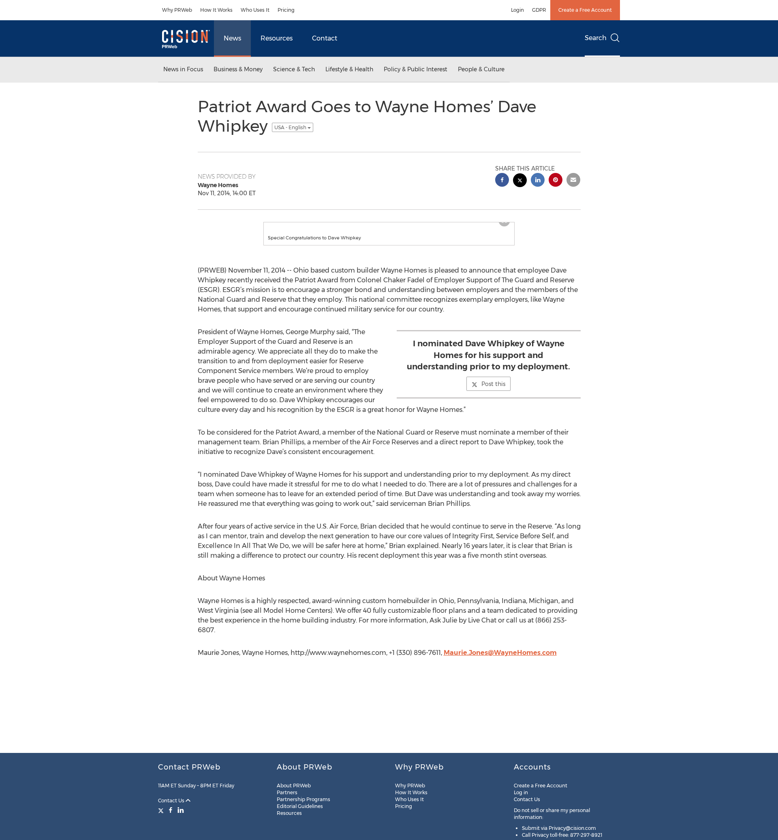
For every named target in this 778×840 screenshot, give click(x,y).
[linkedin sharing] (538, 181)
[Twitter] (162, 810)
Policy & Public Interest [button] (415, 69)
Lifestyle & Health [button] (349, 69)
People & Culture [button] (481, 69)
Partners (287, 792)
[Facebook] (170, 810)
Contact (324, 38)
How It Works (216, 10)
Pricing (286, 10)
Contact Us (172, 800)
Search (596, 38)
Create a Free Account (585, 10)
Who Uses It (255, 10)
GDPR (539, 10)
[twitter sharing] (520, 181)
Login (517, 10)
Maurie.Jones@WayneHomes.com (500, 653)
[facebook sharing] (502, 181)
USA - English (291, 127)
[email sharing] (573, 181)
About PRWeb (294, 785)
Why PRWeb (177, 10)
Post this (493, 384)
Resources (277, 38)
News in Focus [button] (183, 69)
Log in (521, 792)
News (232, 38)
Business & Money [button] (238, 69)
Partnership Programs (303, 799)
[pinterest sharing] (555, 181)
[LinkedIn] (180, 810)
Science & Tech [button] (294, 69)
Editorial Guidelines (300, 806)
